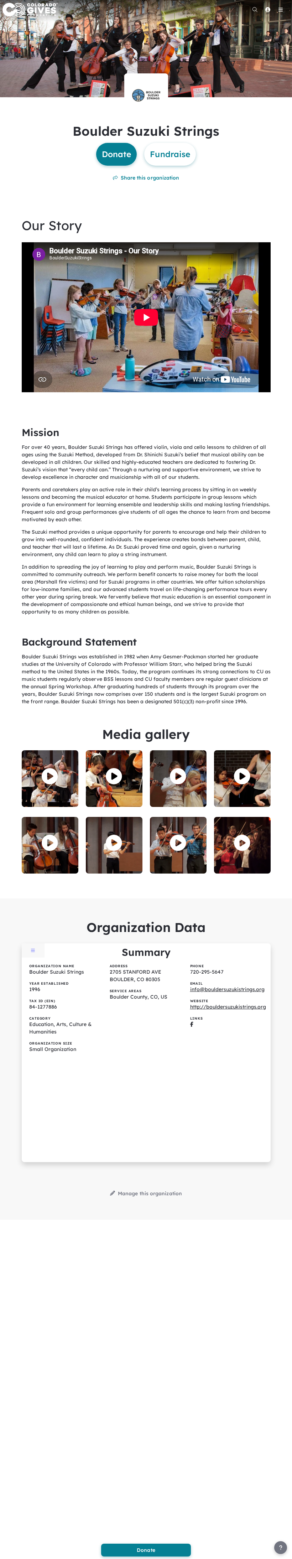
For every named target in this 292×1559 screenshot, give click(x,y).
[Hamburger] (280, 9)
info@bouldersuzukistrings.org (227, 989)
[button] (50, 776)
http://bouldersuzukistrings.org (228, 1007)
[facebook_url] (191, 1024)
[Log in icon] (267, 9)
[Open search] (255, 9)
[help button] (280, 1547)
